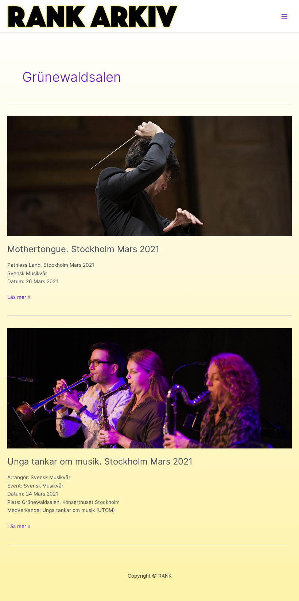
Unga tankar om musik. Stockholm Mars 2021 (100, 461)
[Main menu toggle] (284, 16)
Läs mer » (18, 297)
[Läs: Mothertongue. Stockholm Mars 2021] (149, 175)
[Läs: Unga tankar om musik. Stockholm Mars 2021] (149, 388)
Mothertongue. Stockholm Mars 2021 (83, 249)
